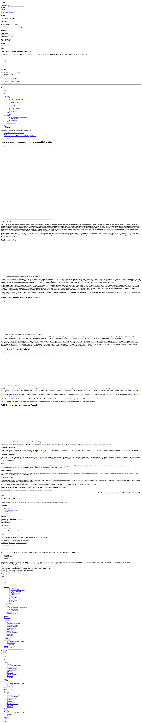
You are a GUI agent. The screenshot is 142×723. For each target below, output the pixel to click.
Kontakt (6, 646)
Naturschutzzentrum (12, 625)
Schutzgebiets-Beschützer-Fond (15, 641)
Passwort (3, 7)
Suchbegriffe (4, 575)
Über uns (6, 620)
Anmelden (3, 9)
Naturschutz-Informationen (11, 510)
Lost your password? (11, 12)
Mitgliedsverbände (12, 626)
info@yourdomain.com (7, 45)
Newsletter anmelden (12, 632)
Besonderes (10, 634)
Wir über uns (7, 508)
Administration (4, 543)
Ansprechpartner (11, 628)
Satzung (24, 543)
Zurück (2, 495)
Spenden (6, 513)
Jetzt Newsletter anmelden (11, 78)
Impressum (12, 543)
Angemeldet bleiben (8, 74)
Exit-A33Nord (11, 643)
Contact (6, 721)
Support (6, 126)
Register (3, 12)
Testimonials (7, 127)
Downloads (10, 631)
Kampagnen (7, 640)
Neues (5, 637)
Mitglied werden (8, 511)
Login (2, 721)
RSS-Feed (10, 635)
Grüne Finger (10, 644)
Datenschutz (19, 543)
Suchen (3, 652)
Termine (6, 638)
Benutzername (4, 5)
